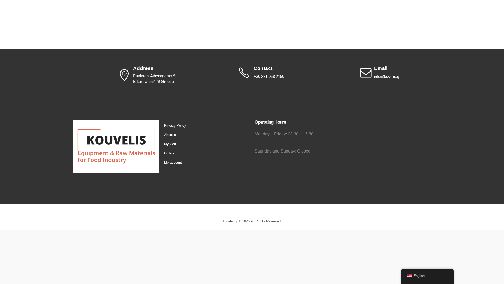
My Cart (170, 144)
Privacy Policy (175, 126)
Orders (169, 153)
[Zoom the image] (116, 123)
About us (171, 135)
